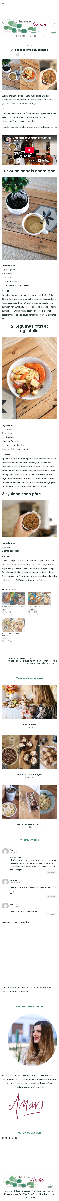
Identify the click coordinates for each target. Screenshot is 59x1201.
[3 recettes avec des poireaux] (13, 625)
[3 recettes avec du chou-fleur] (13, 598)
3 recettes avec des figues (29, 774)
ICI (27, 99)
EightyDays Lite (45, 1194)
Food (29, 46)
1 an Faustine (29, 724)
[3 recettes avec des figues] (29, 752)
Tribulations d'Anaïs (28, 1191)
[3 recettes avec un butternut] (39, 598)
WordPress (28, 1194)
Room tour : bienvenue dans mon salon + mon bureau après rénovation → (32, 662)
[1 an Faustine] (29, 702)
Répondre (51, 872)
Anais (25, 54)
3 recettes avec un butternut (36, 607)
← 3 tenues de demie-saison (17, 658)
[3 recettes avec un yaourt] (29, 801)
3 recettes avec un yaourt (30, 824)
